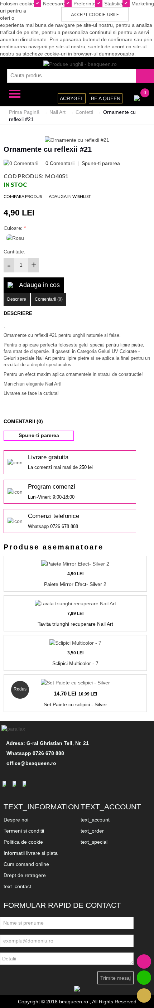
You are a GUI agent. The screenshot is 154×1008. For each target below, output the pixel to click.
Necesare (53, 3)
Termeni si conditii (24, 831)
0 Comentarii (59, 163)
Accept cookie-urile (95, 15)
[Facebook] (5, 784)
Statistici (113, 3)
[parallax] (14, 729)
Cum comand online (26, 864)
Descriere (16, 299)
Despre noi (16, 820)
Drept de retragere (25, 875)
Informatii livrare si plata (31, 853)
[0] (136, 97)
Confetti (84, 112)
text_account (95, 820)
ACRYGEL (71, 98)
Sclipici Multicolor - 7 (75, 663)
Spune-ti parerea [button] (39, 435)
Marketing (142, 3)
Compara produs (23, 196)
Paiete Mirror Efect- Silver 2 (75, 584)
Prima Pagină (24, 112)
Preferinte (84, 3)
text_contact (17, 886)
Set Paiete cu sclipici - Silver (75, 704)
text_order (92, 831)
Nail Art (57, 112)
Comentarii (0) (49, 299)
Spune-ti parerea (101, 163)
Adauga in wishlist (70, 196)
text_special (94, 842)
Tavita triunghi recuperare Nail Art (75, 624)
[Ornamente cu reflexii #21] (77, 139)
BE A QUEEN (105, 98)
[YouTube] (25, 784)
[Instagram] (15, 784)
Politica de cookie (23, 842)
